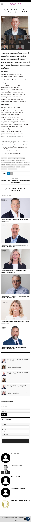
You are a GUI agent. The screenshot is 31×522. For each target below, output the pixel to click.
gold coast (18, 160)
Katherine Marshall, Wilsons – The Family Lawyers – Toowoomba (14, 124)
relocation (3, 166)
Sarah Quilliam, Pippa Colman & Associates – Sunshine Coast (13, 128)
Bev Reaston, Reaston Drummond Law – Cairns (10, 98)
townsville (14, 168)
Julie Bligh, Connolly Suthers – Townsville (9, 109)
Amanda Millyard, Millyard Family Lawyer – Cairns (11, 126)
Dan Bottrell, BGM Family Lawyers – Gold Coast (11, 85)
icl (23, 160)
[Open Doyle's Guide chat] (28, 519)
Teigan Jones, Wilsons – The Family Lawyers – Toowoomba (13, 119)
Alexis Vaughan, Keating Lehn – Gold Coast (10, 135)
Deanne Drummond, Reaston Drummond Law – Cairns (12, 92)
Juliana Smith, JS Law (16, 476)
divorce (8, 160)
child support (16, 158)
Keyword (4, 424)
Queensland (26, 164)
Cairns (9, 158)
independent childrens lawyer (8, 162)
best (6, 158)
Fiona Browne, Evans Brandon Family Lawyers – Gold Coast (13, 110)
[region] (15, 33)
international (19, 162)
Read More (16, 520)
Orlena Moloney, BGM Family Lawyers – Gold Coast (12, 76)
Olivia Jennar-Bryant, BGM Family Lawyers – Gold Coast (13, 121)
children (23, 158)
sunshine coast (11, 166)
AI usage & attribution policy (15, 153)
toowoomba (4, 168)
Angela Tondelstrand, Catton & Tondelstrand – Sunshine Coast (13, 101)
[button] (4, 37)
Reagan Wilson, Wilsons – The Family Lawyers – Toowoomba (13, 79)
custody (3, 160)
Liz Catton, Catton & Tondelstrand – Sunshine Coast (11, 89)
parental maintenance (11, 164)
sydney (23, 166)
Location (4, 429)
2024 (2, 158)
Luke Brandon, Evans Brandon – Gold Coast (10, 87)
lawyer (3, 164)
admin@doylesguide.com (17, 515)
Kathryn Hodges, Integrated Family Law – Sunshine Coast (13, 116)
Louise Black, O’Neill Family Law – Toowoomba (11, 107)
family (13, 160)
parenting (20, 164)
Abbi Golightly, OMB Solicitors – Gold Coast (10, 114)
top (9, 168)
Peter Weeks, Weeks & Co (16, 465)
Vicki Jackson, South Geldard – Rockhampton (10, 117)
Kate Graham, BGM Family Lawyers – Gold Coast (11, 74)
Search (15, 441)
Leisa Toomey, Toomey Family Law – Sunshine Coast (12, 99)
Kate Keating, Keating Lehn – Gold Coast (9, 122)
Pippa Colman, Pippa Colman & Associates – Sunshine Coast (13, 91)
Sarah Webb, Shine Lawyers (17, 454)
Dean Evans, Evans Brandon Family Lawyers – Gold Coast (13, 94)
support (18, 166)
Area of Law (5, 434)
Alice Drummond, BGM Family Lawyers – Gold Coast (12, 112)
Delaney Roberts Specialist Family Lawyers (20, 500)
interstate (26, 162)
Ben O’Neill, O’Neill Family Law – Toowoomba (11, 78)
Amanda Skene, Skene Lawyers (18, 488)
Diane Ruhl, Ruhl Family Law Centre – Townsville (11, 131)
